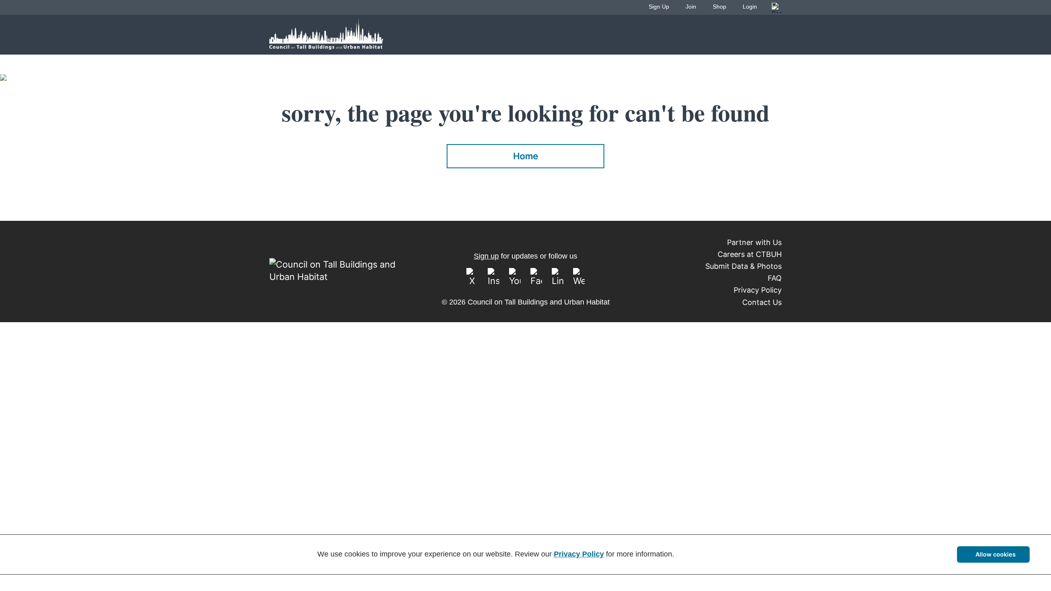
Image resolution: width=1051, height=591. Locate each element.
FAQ (775, 278)
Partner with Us (754, 242)
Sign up (486, 256)
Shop (719, 6)
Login (750, 6)
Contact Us (762, 302)
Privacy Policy (758, 290)
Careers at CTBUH (750, 254)
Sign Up (659, 6)
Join (691, 6)
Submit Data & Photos (743, 266)
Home (525, 156)
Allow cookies (995, 554)
